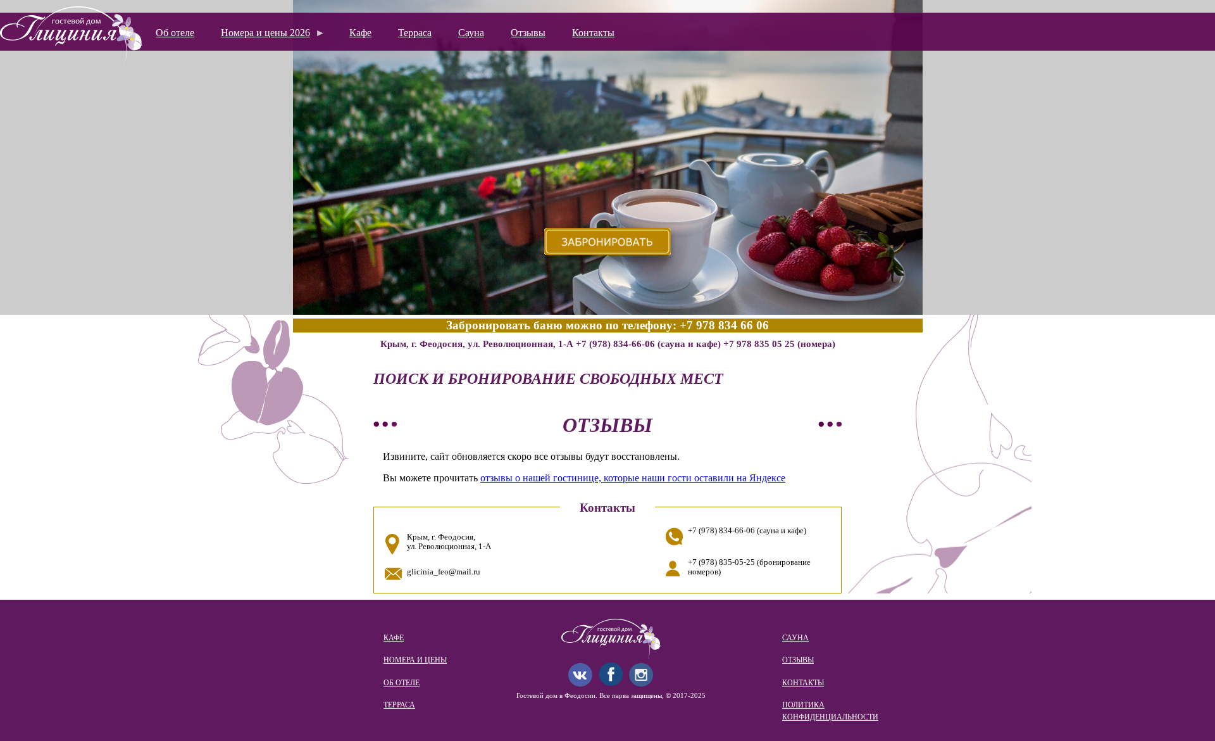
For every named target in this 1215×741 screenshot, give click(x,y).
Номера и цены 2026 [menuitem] (260, 36)
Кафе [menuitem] (360, 32)
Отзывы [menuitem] (528, 32)
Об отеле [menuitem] (175, 32)
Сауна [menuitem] (471, 32)
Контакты (803, 682)
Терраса (399, 704)
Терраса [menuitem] (415, 32)
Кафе (393, 637)
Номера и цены (415, 660)
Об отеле (401, 682)
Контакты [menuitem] (593, 32)
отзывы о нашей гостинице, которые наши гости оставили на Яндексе (632, 477)
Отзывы (798, 660)
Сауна (795, 637)
